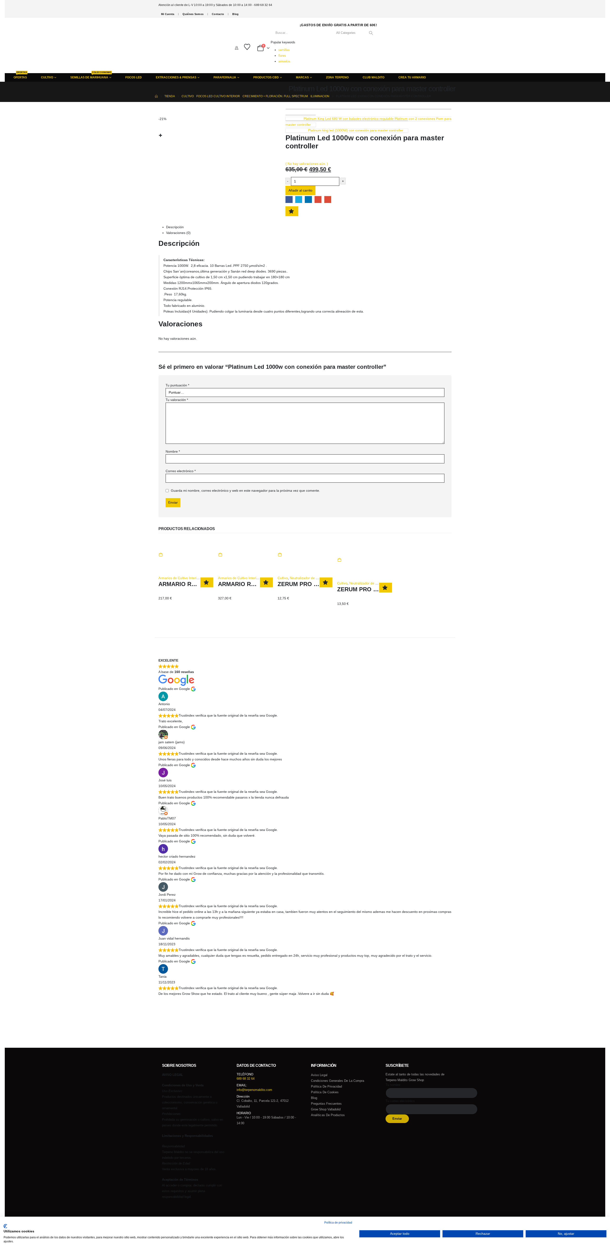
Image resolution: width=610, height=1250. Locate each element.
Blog (235, 14)
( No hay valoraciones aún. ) (306, 164)
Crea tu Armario (412, 77)
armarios (284, 61)
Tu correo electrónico (400, 1101)
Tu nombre (393, 1085)
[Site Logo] (179, 45)
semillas (284, 50)
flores (282, 55)
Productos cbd (266, 77)
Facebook (288, 199)
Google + (318, 199)
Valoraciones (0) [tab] (178, 233)
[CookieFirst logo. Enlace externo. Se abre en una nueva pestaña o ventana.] (5, 1226)
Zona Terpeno (337, 77)
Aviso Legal (319, 1075)
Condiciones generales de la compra (337, 1081)
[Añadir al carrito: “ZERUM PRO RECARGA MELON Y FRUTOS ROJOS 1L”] (339, 560)
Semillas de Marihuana (90, 76)
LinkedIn (308, 199)
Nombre (173, 451)
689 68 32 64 (246, 1078)
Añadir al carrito (300, 190)
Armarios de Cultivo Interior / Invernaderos (190, 578)
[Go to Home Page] (156, 96)
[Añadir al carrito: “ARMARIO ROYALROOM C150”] (160, 555)
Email (327, 199)
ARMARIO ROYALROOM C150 (199, 584)
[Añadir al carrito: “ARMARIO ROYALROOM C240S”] (220, 555)
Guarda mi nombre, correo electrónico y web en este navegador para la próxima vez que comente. (245, 490)
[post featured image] (171, 548)
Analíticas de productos (328, 1115)
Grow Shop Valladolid (326, 1109)
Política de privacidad (326, 1086)
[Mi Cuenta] (237, 48)
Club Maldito (373, 77)
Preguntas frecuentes (326, 1103)
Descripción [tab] (175, 227)
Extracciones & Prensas (176, 77)
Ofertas (20, 76)
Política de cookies (325, 1092)
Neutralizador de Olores (308, 578)
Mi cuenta (167, 14)
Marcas (302, 77)
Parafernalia (225, 77)
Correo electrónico (181, 471)
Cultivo (283, 578)
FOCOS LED (133, 77)
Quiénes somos (193, 14)
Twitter (298, 199)
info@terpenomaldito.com (254, 1090)
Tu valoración (177, 400)
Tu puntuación (177, 385)
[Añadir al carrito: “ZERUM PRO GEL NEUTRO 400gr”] (280, 555)
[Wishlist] (247, 47)
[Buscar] (370, 33)
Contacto (218, 14)
